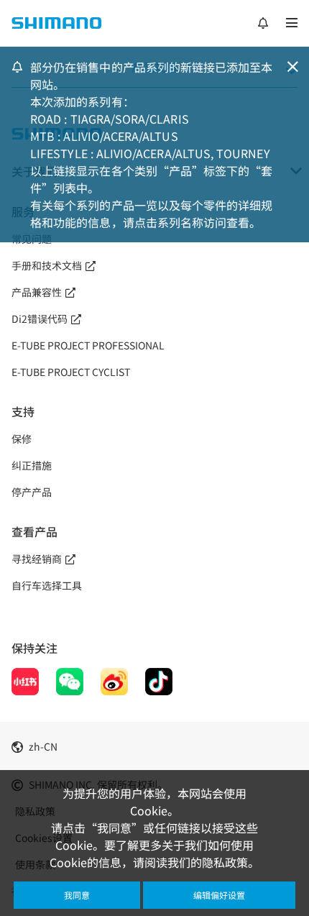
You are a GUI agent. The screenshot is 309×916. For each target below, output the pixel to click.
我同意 (77, 895)
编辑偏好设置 (219, 895)
